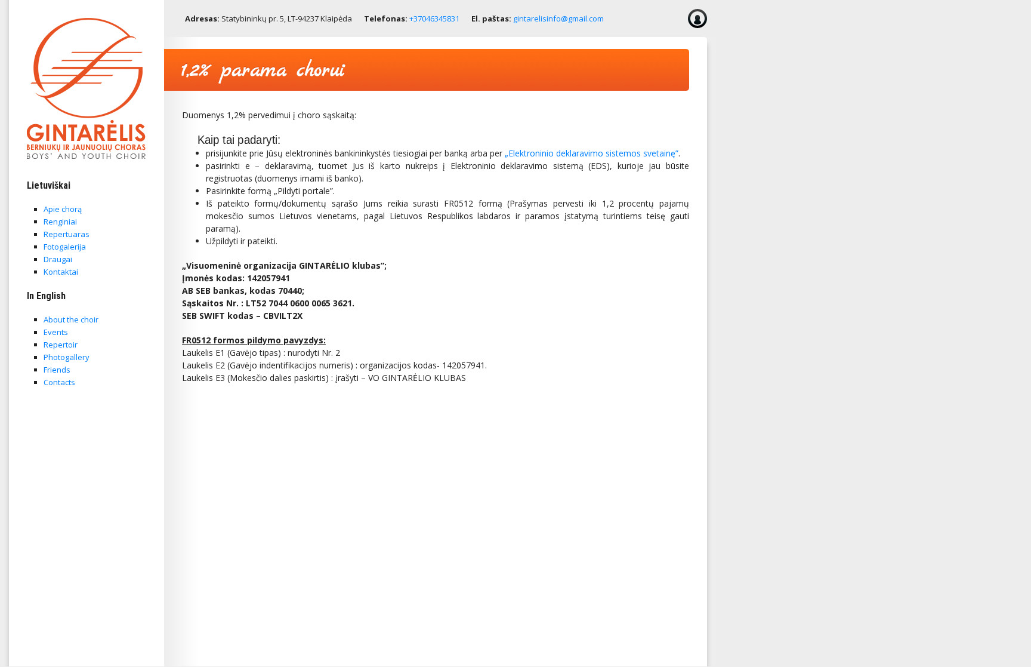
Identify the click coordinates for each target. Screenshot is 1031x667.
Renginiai (60, 221)
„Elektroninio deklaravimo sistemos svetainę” (591, 153)
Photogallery (66, 357)
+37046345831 (434, 18)
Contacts (59, 382)
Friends (57, 369)
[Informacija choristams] (697, 18)
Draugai (58, 259)
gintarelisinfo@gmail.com (558, 18)
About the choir (71, 319)
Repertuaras (66, 234)
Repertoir (61, 344)
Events (56, 332)
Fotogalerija (65, 246)
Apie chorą (63, 209)
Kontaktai (61, 271)
